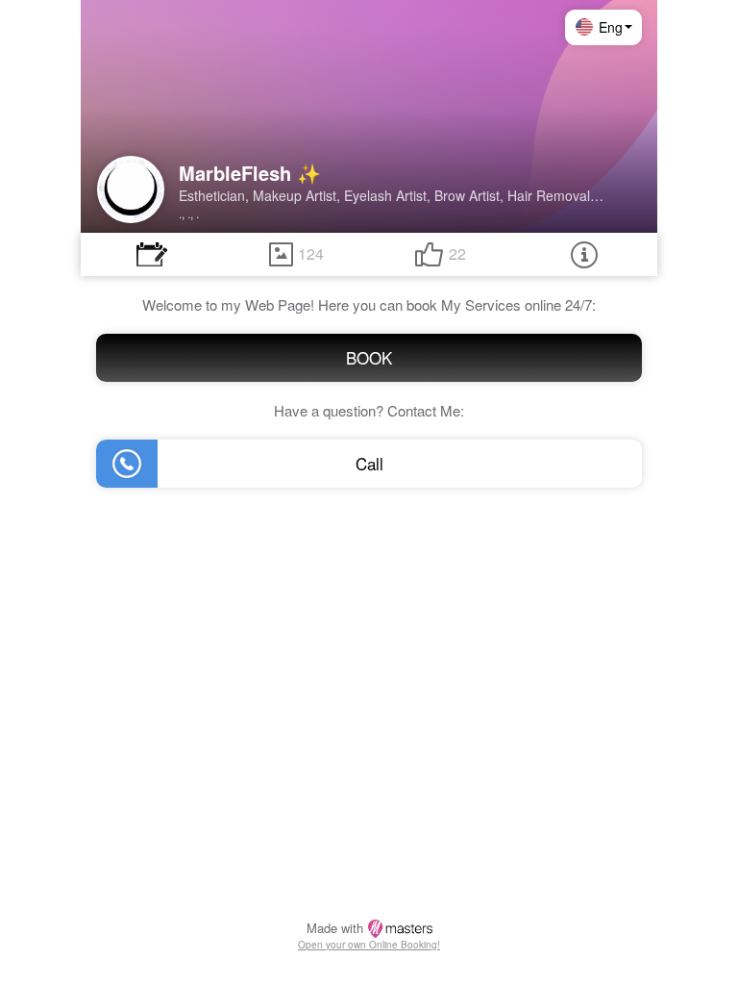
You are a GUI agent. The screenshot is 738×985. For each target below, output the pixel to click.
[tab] (152, 254)
